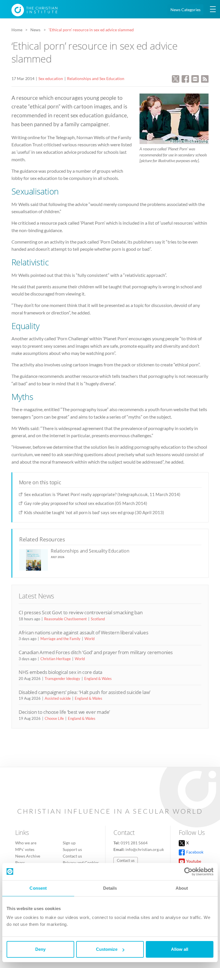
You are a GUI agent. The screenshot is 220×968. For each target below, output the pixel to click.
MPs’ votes (24, 849)
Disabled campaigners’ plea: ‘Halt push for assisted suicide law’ (84, 692)
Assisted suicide (58, 698)
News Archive (27, 856)
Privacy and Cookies (81, 862)
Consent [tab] (38, 888)
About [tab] (182, 888)
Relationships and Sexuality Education (90, 551)
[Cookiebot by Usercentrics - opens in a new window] (188, 871)
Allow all (179, 949)
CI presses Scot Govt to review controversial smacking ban (80, 612)
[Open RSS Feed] (205, 78)
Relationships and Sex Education (95, 78)
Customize (106, 949)
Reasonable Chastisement (65, 619)
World (90, 638)
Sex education (50, 78)
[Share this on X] (175, 78)
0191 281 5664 (134, 842)
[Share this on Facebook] (185, 78)
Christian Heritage (55, 658)
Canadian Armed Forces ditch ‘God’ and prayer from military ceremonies (96, 652)
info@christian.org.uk (144, 849)
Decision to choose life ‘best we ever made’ (64, 712)
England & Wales (98, 678)
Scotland (98, 619)
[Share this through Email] (195, 78)
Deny (40, 949)
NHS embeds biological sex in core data (60, 672)
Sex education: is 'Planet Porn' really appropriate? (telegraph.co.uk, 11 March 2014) (102, 494)
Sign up (69, 842)
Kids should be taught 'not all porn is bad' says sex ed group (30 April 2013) (94, 512)
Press (20, 862)
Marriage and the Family (60, 638)
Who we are (25, 842)
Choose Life (54, 718)
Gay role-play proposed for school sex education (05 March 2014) (85, 503)
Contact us (72, 856)
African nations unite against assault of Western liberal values (83, 632)
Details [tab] (110, 888)
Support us (72, 849)
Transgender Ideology (62, 678)
